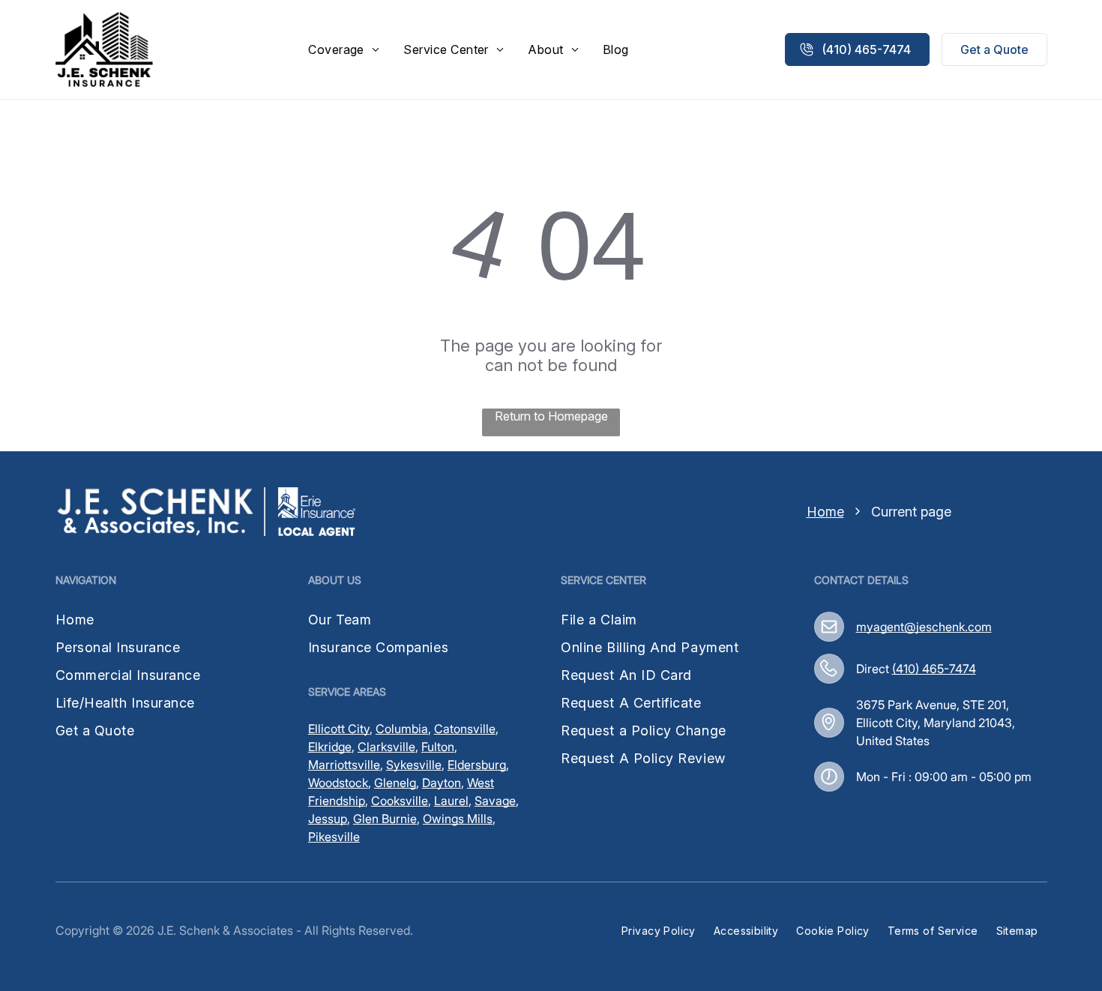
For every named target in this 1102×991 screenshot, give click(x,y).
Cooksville (399, 800)
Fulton (437, 746)
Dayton (441, 782)
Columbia (402, 728)
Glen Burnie (385, 818)
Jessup (327, 818)
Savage (495, 800)
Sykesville (414, 764)
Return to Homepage (551, 416)
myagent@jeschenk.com (924, 626)
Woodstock (338, 782)
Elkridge (330, 746)
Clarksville (386, 746)
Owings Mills (458, 818)
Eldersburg (477, 764)
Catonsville (465, 728)
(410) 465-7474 (934, 668)
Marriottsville (344, 764)
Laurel (451, 800)
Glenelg (395, 782)
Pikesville (334, 836)
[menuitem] (343, 49)
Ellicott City (339, 728)
